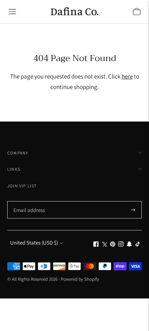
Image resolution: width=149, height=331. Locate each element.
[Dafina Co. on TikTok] (137, 244)
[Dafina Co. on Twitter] (104, 244)
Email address (28, 202)
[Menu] (12, 12)
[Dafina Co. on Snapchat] (129, 244)
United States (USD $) (34, 242)
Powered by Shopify (80, 279)
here (127, 76)
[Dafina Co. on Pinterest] (112, 244)
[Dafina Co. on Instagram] (121, 244)
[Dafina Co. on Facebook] (96, 244)
